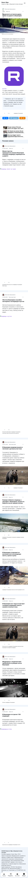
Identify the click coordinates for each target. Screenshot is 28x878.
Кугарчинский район (6, 431)
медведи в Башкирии (18, 113)
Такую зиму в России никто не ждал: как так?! (15, 127)
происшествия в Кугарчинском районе (10, 433)
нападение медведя (16, 537)
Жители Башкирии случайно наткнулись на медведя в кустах (13, 300)
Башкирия (4, 284)
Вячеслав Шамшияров (10, 9)
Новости (8, 11)
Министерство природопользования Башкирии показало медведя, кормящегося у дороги (13, 153)
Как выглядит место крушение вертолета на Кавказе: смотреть (15, 135)
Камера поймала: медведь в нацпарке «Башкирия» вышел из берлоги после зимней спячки (13, 501)
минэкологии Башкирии (17, 589)
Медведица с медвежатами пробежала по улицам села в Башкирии (12, 663)
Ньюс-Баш (5, 2)
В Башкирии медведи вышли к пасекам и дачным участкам (12, 448)
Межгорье (4, 285)
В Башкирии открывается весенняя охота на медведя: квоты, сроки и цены (11, 554)
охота (23, 589)
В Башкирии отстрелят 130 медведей (11, 715)
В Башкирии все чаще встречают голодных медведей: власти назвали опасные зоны (13, 605)
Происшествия (12, 297)
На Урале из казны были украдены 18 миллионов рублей (15, 131)
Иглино (3, 702)
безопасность (10, 284)
